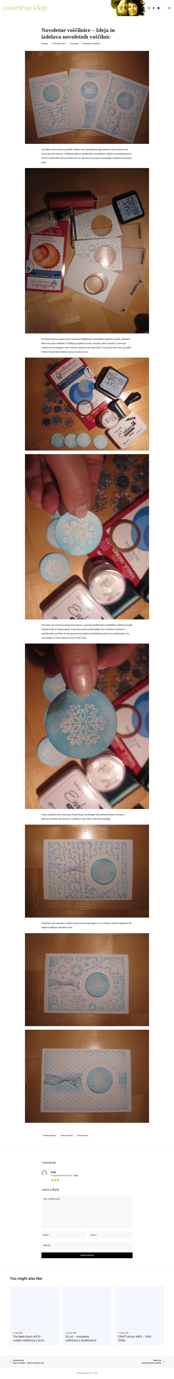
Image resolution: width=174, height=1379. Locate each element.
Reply (76, 1175)
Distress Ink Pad (67, 1135)
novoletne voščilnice (92, 44)
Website (46, 1245)
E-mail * (93, 1235)
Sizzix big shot (82, 1135)
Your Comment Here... (52, 1199)
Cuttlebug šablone (49, 1135)
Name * (46, 1235)
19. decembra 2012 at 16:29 (61, 1175)
